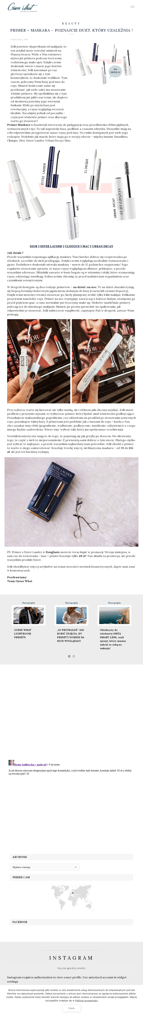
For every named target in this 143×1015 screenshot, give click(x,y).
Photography (28, 603)
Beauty (71, 23)
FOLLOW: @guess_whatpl (72, 968)
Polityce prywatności (86, 1000)
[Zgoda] (138, 1000)
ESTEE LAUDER (51, 246)
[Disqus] (71, 711)
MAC (85, 246)
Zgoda (71, 1008)
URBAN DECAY (102, 246)
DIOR (33, 246)
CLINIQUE (72, 246)
